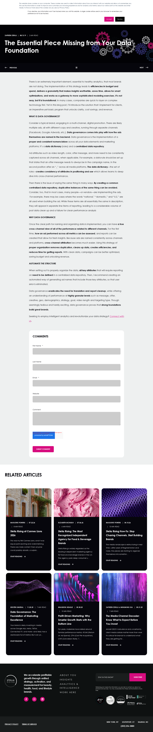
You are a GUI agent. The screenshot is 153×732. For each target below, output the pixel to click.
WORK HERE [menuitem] (68, 692)
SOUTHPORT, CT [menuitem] (128, 722)
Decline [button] (120, 19)
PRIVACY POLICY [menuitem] (11, 724)
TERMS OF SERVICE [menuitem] (29, 724)
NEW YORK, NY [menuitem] (112, 722)
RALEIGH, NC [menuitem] (143, 722)
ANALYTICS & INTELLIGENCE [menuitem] (70, 686)
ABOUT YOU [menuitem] (68, 675)
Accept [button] (109, 19)
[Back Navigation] (76, 67)
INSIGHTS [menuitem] (66, 679)
